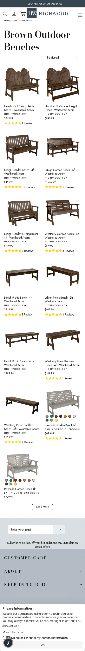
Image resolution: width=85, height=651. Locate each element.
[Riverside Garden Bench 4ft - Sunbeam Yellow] (15, 484)
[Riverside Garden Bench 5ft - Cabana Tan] (69, 416)
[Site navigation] (80, 14)
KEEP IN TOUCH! (25, 584)
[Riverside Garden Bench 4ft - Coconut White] (33, 480)
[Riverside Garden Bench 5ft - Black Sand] (60, 416)
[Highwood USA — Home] (47, 13)
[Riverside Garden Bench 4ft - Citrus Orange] (24, 480)
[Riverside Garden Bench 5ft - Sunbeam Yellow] (56, 420)
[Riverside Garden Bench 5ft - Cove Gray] (47, 416)
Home (7, 20)
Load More (42, 507)
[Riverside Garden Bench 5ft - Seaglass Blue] (51, 416)
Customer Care (25, 558)
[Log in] (14, 14)
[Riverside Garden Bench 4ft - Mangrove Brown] (6, 484)
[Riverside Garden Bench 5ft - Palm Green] (51, 420)
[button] (8, 643)
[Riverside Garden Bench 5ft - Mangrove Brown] (47, 420)
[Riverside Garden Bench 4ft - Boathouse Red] (15, 480)
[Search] (5, 14)
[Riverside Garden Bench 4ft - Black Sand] (20, 480)
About (12, 571)
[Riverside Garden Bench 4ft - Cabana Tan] (29, 480)
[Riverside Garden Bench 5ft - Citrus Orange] (65, 416)
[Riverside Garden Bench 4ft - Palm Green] (10, 484)
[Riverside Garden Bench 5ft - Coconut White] (74, 416)
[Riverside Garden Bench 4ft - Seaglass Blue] (10, 480)
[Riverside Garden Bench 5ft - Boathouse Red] (56, 416)
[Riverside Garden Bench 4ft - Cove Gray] (6, 480)
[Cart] (23, 14)
